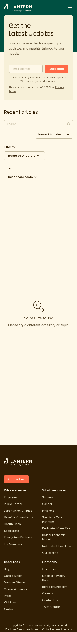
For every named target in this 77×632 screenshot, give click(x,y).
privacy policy (57, 77)
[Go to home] (18, 7)
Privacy (59, 87)
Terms (12, 91)
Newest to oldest (50, 134)
